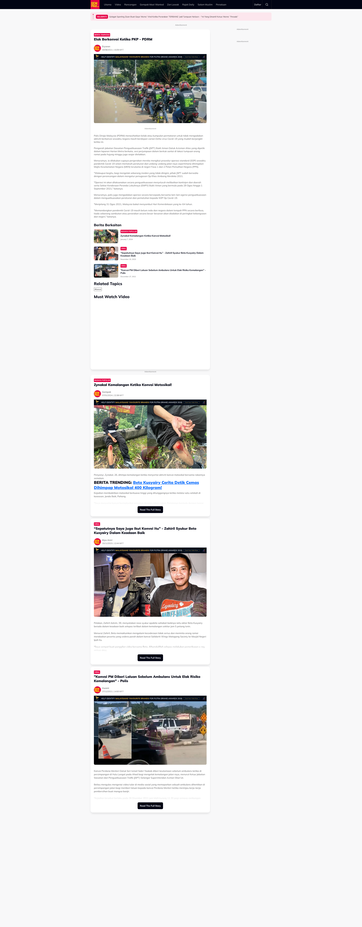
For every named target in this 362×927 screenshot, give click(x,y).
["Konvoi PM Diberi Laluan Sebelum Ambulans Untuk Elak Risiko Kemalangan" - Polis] (106, 271)
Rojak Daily (188, 4)
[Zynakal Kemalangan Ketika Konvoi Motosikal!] (106, 236)
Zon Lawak (173, 4)
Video (118, 4)
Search (266, 4)
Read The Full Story (150, 509)
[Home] (95, 4)
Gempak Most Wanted (152, 4)
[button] (93, 14)
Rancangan (130, 4)
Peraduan (221, 4)
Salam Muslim (205, 4)
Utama (107, 4)
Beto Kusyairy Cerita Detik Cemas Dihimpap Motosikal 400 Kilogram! (146, 485)
